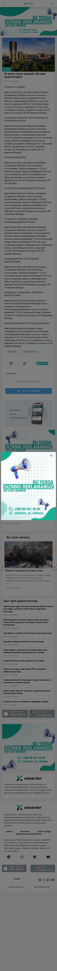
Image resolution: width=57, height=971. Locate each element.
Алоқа (9, 831)
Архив (17, 879)
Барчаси (43, 469)
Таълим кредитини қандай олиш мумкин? (24, 504)
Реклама (25, 831)
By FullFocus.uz (41, 887)
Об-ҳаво (11, 351)
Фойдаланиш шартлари (28, 834)
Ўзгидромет (30, 351)
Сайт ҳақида (44, 831)
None (7, 69)
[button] (2, 515)
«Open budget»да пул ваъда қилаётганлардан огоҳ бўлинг (22, 571)
